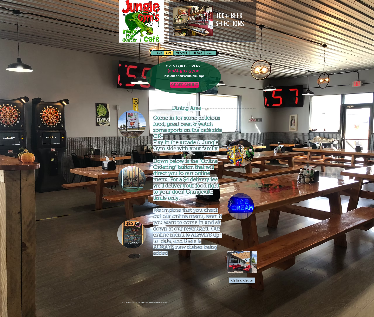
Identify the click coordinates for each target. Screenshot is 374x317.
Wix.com (164, 303)
